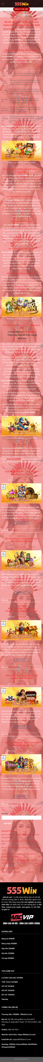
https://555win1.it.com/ (26, 1034)
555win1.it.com (26, 1014)
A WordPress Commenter (11, 872)
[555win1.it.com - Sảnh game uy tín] (21, 4)
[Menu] (3, 3)
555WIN (18, 459)
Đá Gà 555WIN (28, 332)
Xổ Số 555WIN (8, 986)
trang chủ (11, 459)
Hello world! (29, 872)
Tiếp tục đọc (21, 523)
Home (15, 15)
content (32, 480)
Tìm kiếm (5, 813)
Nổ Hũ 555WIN (21, 469)
